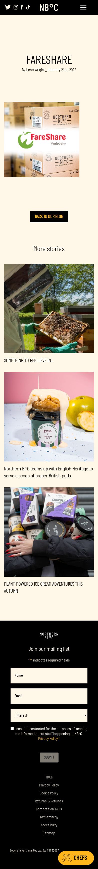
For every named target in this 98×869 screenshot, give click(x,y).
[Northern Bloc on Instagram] (16, 7)
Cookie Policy (49, 793)
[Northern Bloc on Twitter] (8, 7)
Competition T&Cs (49, 809)
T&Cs (49, 777)
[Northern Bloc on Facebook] (22, 7)
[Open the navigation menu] (83, 7)
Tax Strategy (49, 817)
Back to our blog (49, 216)
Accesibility (49, 825)
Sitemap (49, 833)
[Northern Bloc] (49, 7)
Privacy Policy (48, 738)
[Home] (49, 636)
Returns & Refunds (49, 801)
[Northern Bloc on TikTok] (28, 7)
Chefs (80, 858)
